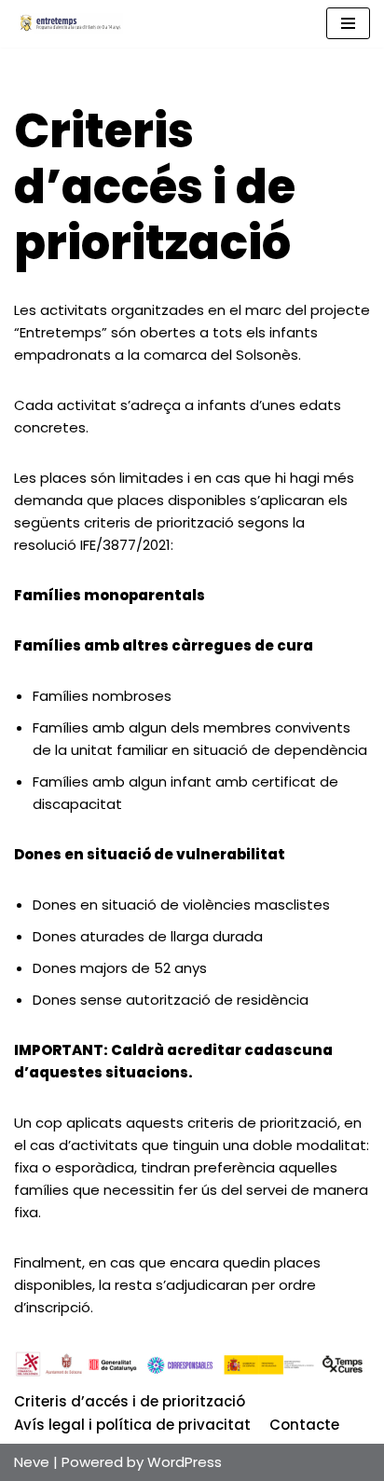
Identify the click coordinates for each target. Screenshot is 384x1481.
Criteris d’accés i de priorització (129, 1401)
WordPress (184, 1462)
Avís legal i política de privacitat (132, 1424)
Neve (31, 1462)
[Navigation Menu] (348, 23)
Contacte (304, 1424)
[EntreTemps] (70, 23)
